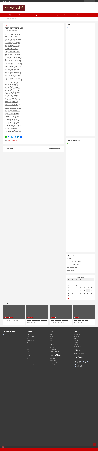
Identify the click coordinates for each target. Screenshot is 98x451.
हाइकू (51, 338)
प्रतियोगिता (76, 342)
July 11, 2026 (30, 322)
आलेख (28, 349)
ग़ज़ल (6, 25)
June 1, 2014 (8, 30)
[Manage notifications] (3, 447)
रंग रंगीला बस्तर (53, 349)
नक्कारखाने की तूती (33, 15)
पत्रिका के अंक (80, 15)
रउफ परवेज (13, 140)
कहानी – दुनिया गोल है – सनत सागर (74, 261)
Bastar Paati (14, 30)
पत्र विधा (28, 355)
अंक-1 (9, 140)
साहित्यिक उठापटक (77, 346)
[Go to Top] (94, 444)
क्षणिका (51, 336)
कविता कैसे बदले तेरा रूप (55, 358)
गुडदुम (75, 338)
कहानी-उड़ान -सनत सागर (72, 267)
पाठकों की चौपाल (19, 15)
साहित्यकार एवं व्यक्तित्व (55, 351)
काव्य (51, 334)
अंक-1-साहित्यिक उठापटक (54, 148)
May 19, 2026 (77, 322)
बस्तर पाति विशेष (64, 15)
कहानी (29, 317)
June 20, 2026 (54, 322)
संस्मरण (28, 361)
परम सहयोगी (76, 336)
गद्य (40, 15)
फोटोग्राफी (76, 344)
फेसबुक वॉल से (53, 360)
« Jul (68, 298)
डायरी (28, 353)
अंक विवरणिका (77, 334)
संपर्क (87, 15)
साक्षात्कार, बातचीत (30, 365)
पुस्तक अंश (76, 340)
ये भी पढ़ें (6, 303)
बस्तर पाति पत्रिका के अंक (79, 353)
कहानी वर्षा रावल (10, 148)
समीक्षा (28, 363)
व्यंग (27, 359)
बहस (26, 15)
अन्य (72, 15)
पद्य (45, 15)
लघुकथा (28, 357)
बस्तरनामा (52, 347)
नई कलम (57, 15)
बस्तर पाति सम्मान (53, 362)
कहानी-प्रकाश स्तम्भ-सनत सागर (73, 264)
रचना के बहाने (53, 364)
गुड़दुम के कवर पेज (70, 270)
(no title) (69, 258)
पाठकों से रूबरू (10, 15)
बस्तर (50, 15)
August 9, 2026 (7, 320)
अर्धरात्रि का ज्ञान (7, 317)
